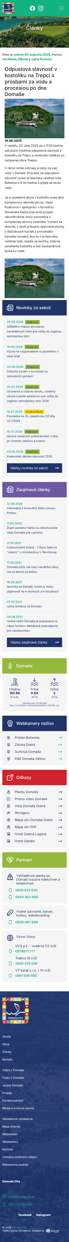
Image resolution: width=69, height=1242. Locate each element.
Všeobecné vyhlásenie (17, 1119)
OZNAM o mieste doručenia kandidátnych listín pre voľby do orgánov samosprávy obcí (34, 331)
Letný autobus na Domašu (24, 606)
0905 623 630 (26, 890)
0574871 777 (25, 951)
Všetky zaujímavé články (28, 642)
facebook (25, 1215)
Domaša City (19, 1227)
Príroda (7, 1093)
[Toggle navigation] (61, 8)
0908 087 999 (26, 922)
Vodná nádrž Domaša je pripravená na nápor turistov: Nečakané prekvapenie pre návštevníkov (32, 625)
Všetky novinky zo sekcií (29, 468)
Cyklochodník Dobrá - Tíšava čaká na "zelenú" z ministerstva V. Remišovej (32, 550)
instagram (43, 1215)
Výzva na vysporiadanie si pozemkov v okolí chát (33, 354)
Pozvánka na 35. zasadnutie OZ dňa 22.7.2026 (31, 418)
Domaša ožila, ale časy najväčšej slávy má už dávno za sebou (32, 569)
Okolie (6, 1036)
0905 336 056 (26, 963)
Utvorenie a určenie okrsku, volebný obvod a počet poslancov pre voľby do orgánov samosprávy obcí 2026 (32, 396)
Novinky (7, 1149)
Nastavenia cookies (15, 1164)
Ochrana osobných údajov (19, 1157)
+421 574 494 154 (20, 1204)
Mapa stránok (11, 1126)
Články (7, 1052)
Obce (5, 1044)
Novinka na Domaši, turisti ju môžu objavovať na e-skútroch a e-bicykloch (33, 589)
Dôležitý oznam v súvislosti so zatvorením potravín (27, 374)
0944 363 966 (26, 897)
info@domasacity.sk (21, 1196)
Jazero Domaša (12, 1085)
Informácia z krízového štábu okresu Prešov (31, 510)
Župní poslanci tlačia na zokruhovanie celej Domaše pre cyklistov (32, 530)
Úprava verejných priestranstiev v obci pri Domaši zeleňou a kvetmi (32, 438)
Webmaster (10, 1134)
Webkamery (10, 1142)
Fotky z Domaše (13, 1078)
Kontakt (7, 1059)
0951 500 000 (26, 976)
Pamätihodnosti (12, 1100)
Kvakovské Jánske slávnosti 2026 (29, 456)
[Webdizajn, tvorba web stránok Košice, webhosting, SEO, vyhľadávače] (52, 1230)
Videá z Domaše (13, 1070)
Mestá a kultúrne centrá (18, 1108)
